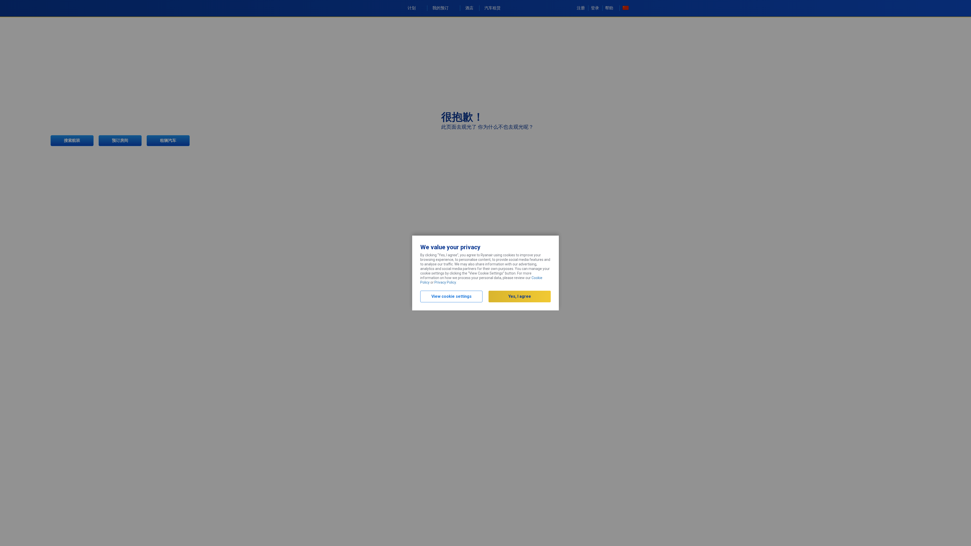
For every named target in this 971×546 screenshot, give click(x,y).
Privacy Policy (445, 282)
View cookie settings (451, 296)
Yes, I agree (519, 296)
